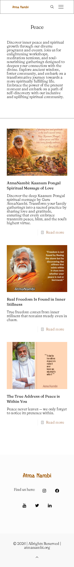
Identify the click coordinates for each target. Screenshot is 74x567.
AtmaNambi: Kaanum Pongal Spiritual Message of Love (34, 185)
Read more (55, 232)
